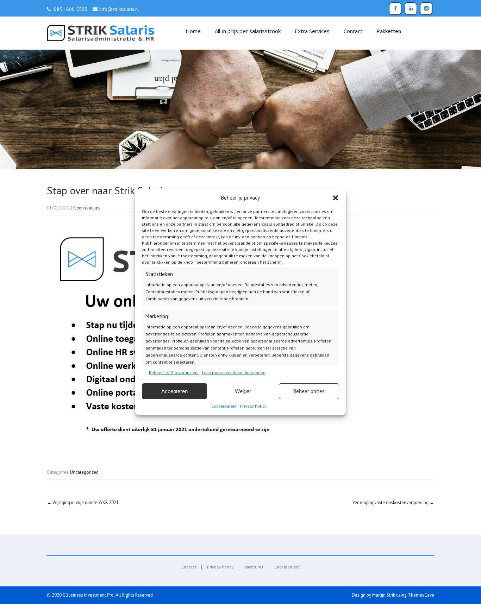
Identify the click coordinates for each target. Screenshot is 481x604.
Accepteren (174, 391)
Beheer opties (309, 391)
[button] (335, 197)
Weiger (243, 391)
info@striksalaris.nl (119, 9)
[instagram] (426, 8)
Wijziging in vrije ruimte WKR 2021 (83, 502)
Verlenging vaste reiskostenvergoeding (393, 502)
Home (193, 30)
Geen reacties (86, 208)
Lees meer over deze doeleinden (234, 372)
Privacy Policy (253, 406)
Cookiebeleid (224, 406)
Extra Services (312, 30)
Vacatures (253, 567)
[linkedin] (411, 8)
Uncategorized (84, 472)
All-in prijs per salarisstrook (248, 30)
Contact (353, 30)
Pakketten (388, 30)
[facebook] (395, 8)
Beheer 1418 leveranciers (174, 372)
